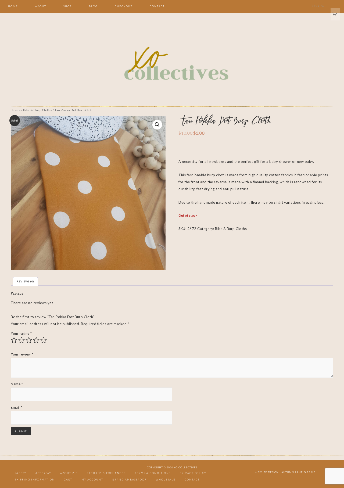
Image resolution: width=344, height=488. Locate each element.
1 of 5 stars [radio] (14, 340)
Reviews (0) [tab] (25, 281)
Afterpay (43, 473)
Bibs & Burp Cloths (37, 110)
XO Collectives (172, 64)
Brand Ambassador (129, 479)
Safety (20, 473)
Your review (22, 354)
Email (16, 407)
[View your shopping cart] (335, 14)
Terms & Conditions (153, 473)
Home (15, 110)
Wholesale (165, 479)
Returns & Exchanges (106, 473)
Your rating (21, 333)
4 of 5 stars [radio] (36, 340)
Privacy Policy (193, 473)
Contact (192, 479)
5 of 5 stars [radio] (43, 340)
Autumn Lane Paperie (298, 472)
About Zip (69, 473)
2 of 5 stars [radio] (21, 340)
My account (92, 479)
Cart (68, 479)
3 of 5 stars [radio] (29, 340)
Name (17, 384)
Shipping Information (35, 479)
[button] (157, 125)
